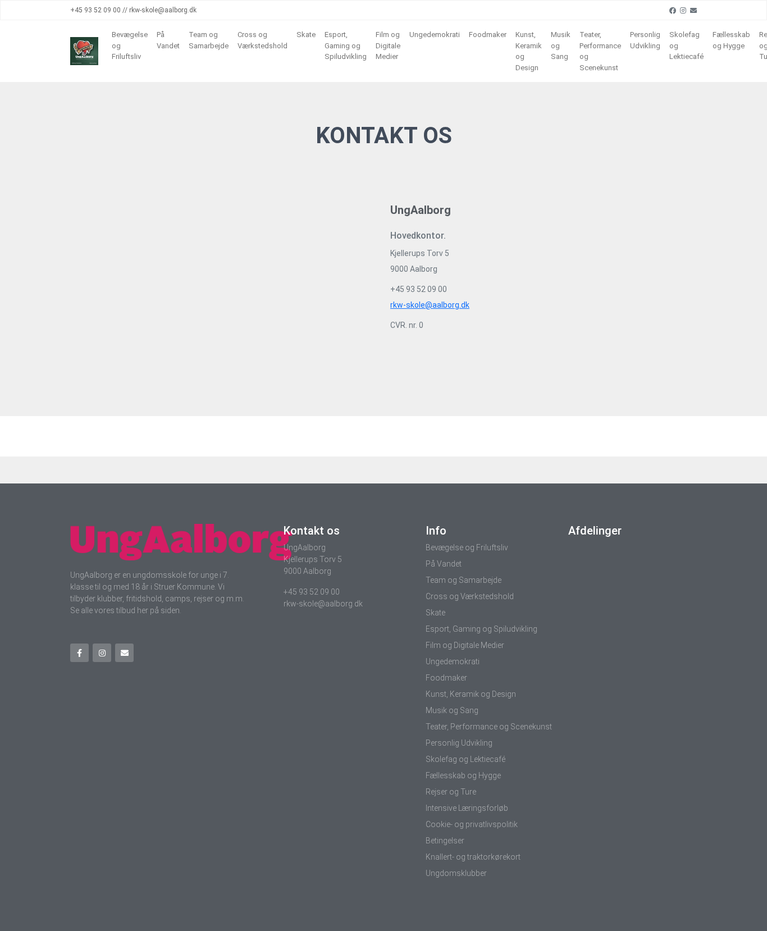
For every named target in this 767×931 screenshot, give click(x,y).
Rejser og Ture (451, 791)
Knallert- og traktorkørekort (473, 856)
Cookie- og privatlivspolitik (472, 824)
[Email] (693, 10)
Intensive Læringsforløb (467, 808)
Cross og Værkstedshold (262, 40)
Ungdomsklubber (456, 873)
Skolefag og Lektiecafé (686, 45)
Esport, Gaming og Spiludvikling (346, 45)
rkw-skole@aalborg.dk (429, 304)
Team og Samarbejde (209, 40)
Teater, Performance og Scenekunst (600, 51)
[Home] (84, 51)
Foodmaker (487, 34)
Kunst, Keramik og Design (528, 51)
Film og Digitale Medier (388, 45)
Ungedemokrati (434, 34)
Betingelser (445, 840)
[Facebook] (672, 10)
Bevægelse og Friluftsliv (130, 45)
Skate (306, 34)
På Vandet (168, 40)
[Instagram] (683, 10)
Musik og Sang (560, 45)
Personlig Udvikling (645, 40)
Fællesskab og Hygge (731, 40)
